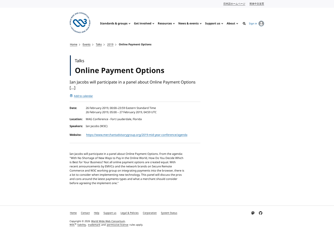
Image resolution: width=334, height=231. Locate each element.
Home (73, 44)
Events (86, 44)
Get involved (142, 23)
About (231, 23)
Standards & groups (114, 23)
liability (81, 225)
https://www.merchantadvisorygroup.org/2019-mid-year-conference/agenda (136, 135)
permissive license (117, 225)
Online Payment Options (135, 44)
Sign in (253, 23)
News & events (188, 23)
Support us (212, 23)
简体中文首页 (256, 4)
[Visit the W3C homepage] (80, 23)
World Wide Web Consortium (108, 221)
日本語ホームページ (234, 4)
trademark (94, 225)
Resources (165, 23)
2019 (110, 44)
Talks (99, 44)
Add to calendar (83, 96)
